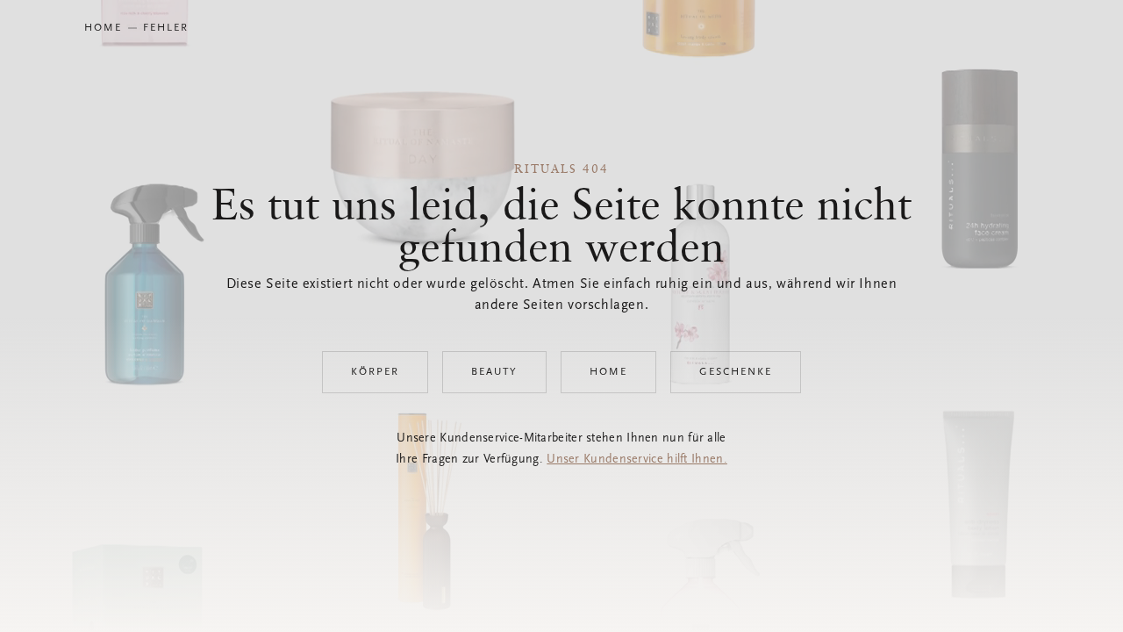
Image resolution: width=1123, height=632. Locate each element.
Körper (375, 372)
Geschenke (735, 372)
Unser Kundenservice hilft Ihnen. (637, 460)
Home (608, 372)
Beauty (494, 372)
